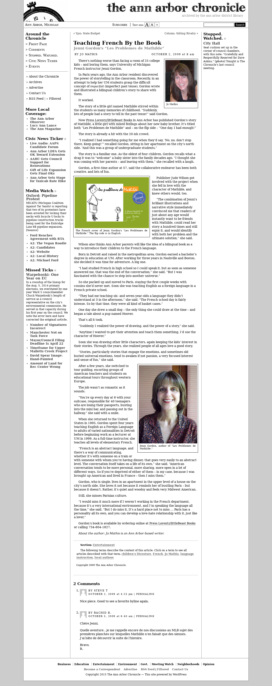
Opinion (208, 664)
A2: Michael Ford (44, 260)
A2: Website (40, 251)
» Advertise (34, 87)
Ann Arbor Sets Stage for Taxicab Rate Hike (48, 179)
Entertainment (104, 544)
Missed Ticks (39, 270)
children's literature (136, 553)
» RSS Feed (35, 98)
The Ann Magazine (45, 129)
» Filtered (53, 98)
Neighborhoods (188, 664)
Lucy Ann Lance (43, 125)
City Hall (211, 43)
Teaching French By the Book (117, 43)
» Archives (34, 82)
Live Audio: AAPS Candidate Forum (44, 145)
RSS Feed (147, 669)
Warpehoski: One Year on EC (42, 276)
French (158, 553)
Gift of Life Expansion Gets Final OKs (48, 171)
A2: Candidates (42, 247)
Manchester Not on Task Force (46, 334)
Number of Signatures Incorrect (48, 326)
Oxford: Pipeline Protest (41, 197)
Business (64, 664)
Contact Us (180, 669)
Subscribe (119, 25)
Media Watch (39, 191)
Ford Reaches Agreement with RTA (47, 237)
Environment (127, 664)
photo (220, 61)
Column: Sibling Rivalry (180, 33)
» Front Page (36, 44)
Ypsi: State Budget (88, 33)
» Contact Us (36, 93)
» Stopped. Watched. (42, 55)
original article (56, 319)
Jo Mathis (89, 54)
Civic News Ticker (44, 139)
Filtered (163, 669)
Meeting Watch (163, 664)
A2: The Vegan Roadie (48, 243)
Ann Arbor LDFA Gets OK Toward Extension (47, 153)
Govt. (144, 664)
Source (32, 230)
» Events (33, 66)
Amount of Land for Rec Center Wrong (46, 365)
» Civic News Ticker (41, 61)
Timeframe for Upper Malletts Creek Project (48, 349)
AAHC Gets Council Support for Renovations (46, 162)
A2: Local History (44, 256)
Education (81, 664)
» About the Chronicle (42, 76)
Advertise (130, 669)
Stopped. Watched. (213, 36)
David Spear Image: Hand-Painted (46, 357)
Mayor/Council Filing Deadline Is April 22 (47, 341)
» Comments (35, 50)
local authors (104, 557)
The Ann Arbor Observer (42, 120)
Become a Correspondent (102, 669)
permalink (145, 594)
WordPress (180, 674)
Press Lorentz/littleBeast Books (109, 120)
